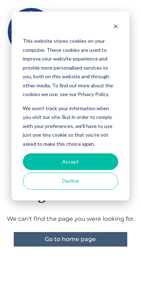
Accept (70, 161)
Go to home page (70, 239)
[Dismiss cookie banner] (115, 27)
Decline (70, 181)
